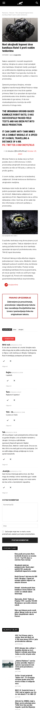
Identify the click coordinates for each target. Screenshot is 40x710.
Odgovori (5, 366)
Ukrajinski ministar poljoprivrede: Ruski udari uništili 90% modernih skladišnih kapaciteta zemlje (25, 568)
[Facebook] (4, 324)
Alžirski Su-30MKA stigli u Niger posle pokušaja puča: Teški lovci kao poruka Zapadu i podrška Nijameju (25, 704)
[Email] (20, 324)
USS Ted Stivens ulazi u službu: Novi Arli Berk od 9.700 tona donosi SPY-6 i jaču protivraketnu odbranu (26, 638)
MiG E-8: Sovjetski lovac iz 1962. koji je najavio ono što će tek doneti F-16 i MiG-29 (25, 692)
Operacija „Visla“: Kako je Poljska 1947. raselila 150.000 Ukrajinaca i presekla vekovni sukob (26, 602)
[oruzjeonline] (20, 3)
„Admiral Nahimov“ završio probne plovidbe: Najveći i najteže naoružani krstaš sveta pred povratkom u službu (25, 665)
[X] (9, 324)
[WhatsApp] (14, 324)
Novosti (11, 13)
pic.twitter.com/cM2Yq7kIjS (18, 145)
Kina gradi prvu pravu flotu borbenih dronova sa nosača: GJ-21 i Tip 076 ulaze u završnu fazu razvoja (25, 557)
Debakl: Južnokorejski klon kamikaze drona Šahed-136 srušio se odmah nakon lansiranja (25, 591)
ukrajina (20, 329)
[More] (30, 324)
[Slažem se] (4, 361)
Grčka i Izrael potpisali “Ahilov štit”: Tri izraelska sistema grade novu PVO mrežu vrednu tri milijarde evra (25, 679)
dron (14, 329)
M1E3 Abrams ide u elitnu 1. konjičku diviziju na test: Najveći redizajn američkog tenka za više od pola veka (25, 651)
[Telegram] (25, 324)
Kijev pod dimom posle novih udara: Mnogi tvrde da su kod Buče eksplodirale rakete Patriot (26, 613)
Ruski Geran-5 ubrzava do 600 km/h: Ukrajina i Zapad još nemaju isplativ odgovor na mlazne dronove (26, 579)
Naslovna (5, 13)
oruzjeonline (17, 55)
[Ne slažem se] (10, 361)
